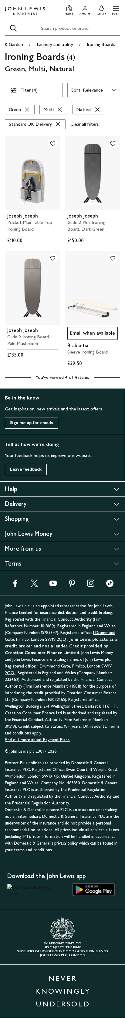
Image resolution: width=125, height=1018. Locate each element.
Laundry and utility (55, 44)
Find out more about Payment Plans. (37, 739)
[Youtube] (53, 585)
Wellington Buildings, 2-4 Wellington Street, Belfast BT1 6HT (61, 706)
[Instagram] (90, 585)
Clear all (84, 124)
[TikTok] (109, 585)
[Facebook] (15, 585)
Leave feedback (26, 469)
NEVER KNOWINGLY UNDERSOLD (62, 991)
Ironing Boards (101, 44)
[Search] (13, 28)
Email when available (91, 334)
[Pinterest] (72, 585)
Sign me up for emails (31, 422)
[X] (34, 585)
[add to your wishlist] (53, 143)
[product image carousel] (32, 173)
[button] (116, 9)
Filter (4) (29, 90)
